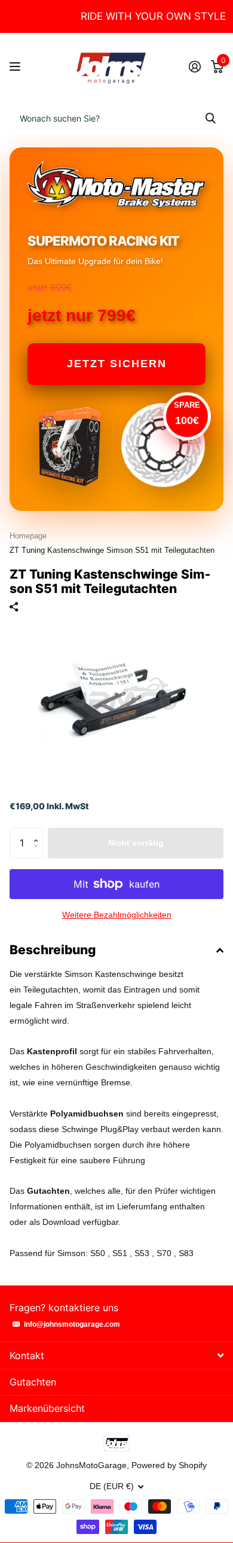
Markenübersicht (47, 1408)
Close (116, 1355)
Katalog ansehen (16, 67)
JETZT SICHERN (117, 364)
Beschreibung (53, 949)
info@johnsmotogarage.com (72, 1324)
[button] (38, 832)
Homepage (28, 535)
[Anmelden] (194, 66)
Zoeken (210, 117)
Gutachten (33, 1382)
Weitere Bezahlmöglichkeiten (116, 914)
